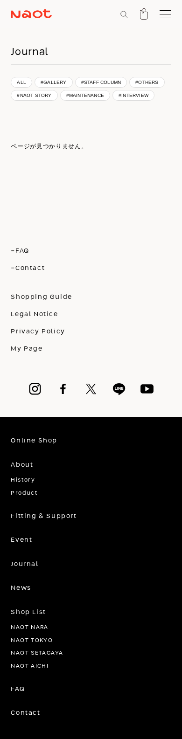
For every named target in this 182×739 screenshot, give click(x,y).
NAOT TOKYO (32, 640)
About (22, 465)
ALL (21, 82)
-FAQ (20, 251)
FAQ (18, 689)
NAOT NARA (29, 627)
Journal (24, 564)
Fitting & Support (44, 516)
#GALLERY (54, 82)
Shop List (28, 612)
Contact (25, 713)
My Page (26, 348)
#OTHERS (146, 82)
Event (21, 540)
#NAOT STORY (34, 95)
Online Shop (34, 440)
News (21, 588)
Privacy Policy (38, 331)
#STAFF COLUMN (101, 82)
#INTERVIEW (133, 95)
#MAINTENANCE (85, 95)
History (23, 480)
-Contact (28, 268)
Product (24, 493)
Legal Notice (34, 314)
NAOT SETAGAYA (37, 653)
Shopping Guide (41, 297)
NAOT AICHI (30, 666)
